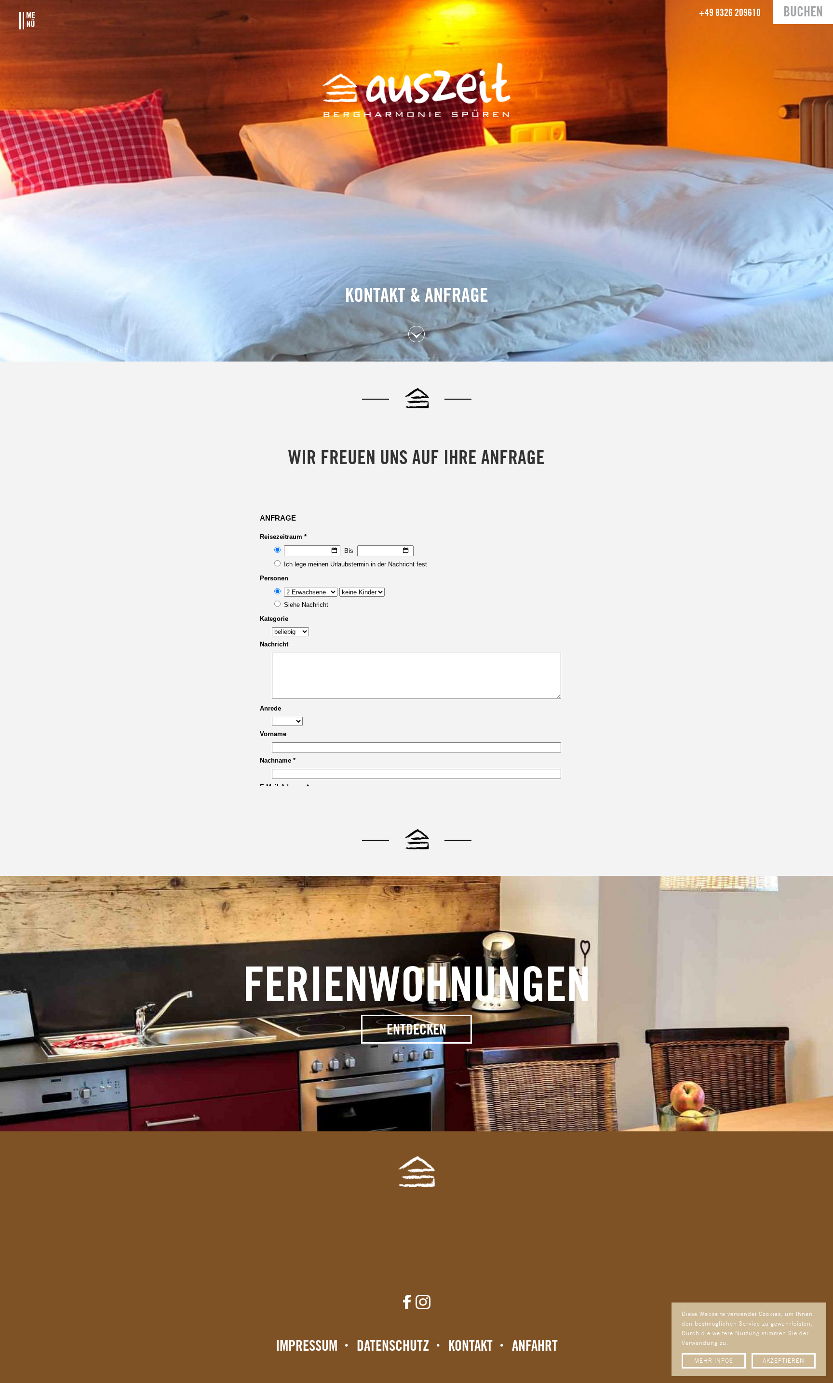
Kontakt (470, 1346)
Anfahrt (535, 1346)
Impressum (306, 1346)
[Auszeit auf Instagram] (423, 1302)
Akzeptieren (784, 1361)
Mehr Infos (713, 1361)
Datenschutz (393, 1346)
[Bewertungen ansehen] (417, 1232)
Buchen (803, 13)
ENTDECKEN (416, 1030)
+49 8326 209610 (730, 13)
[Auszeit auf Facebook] (407, 1302)
